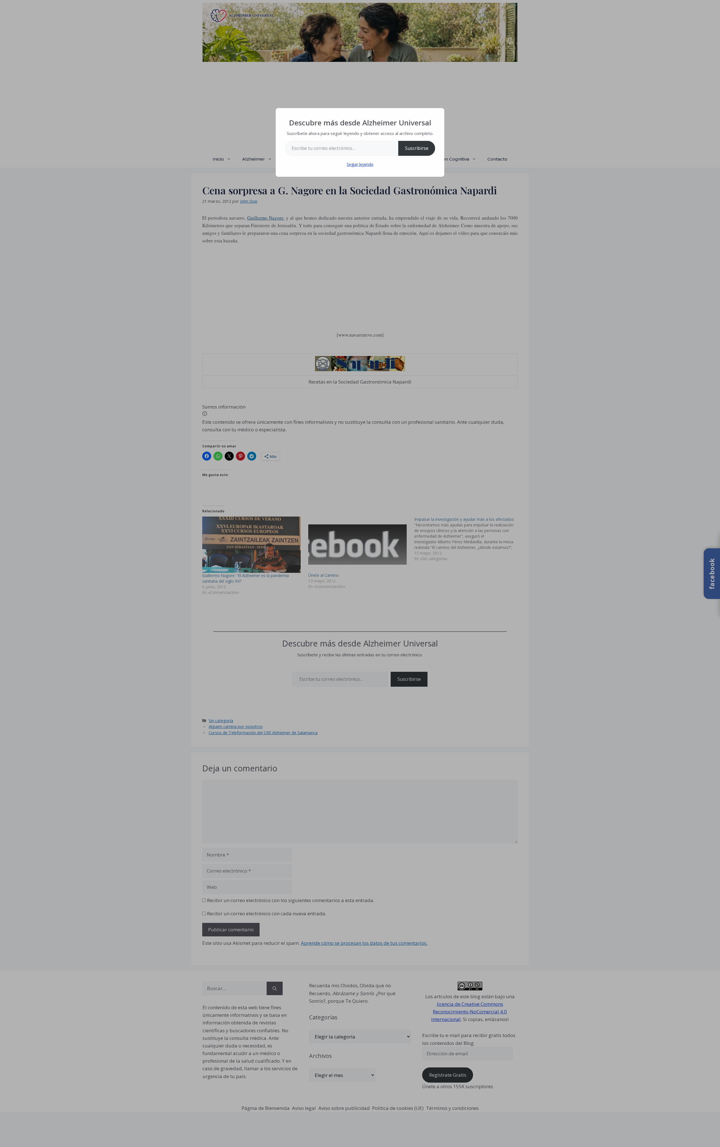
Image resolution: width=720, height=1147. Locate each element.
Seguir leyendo (360, 164)
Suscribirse (416, 148)
